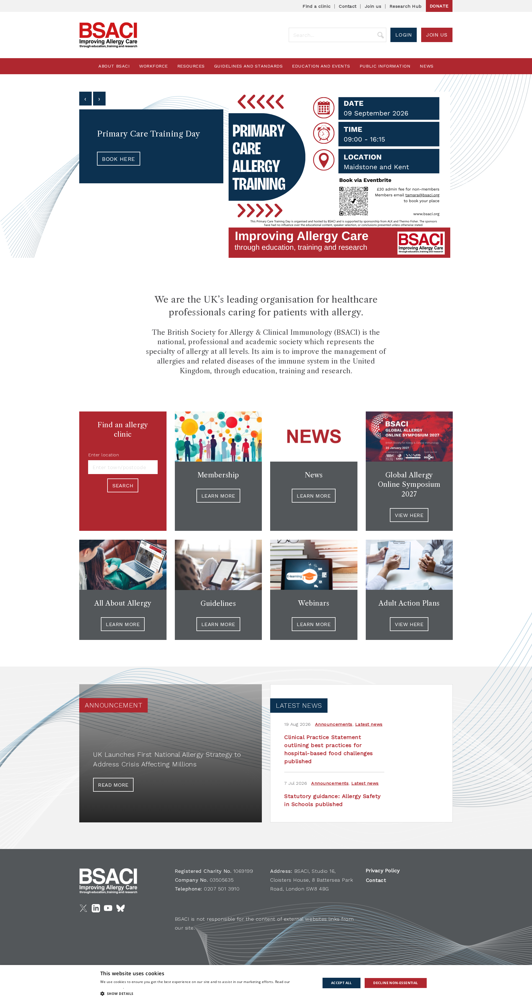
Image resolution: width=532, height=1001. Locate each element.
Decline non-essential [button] (395, 983)
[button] (207, 993)
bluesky (120, 908)
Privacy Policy (383, 870)
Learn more (314, 496)
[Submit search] (380, 35)
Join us (373, 6)
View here (409, 515)
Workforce (153, 66)
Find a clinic (317, 6)
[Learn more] (313, 436)
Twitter (83, 908)
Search (122, 485)
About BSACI (114, 66)
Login (403, 35)
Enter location (103, 455)
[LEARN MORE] (218, 436)
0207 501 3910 (221, 889)
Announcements (333, 724)
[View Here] (409, 565)
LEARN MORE (218, 496)
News (426, 66)
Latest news (369, 724)
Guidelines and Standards (248, 66)
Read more (113, 785)
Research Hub (405, 6)
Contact (348, 6)
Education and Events (321, 66)
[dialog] (266, 983)
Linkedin (96, 908)
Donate (439, 6)
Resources (191, 66)
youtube (108, 908)
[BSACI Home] (108, 35)
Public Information (385, 66)
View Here (409, 624)
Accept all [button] (341, 983)
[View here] (409, 436)
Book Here (118, 159)
